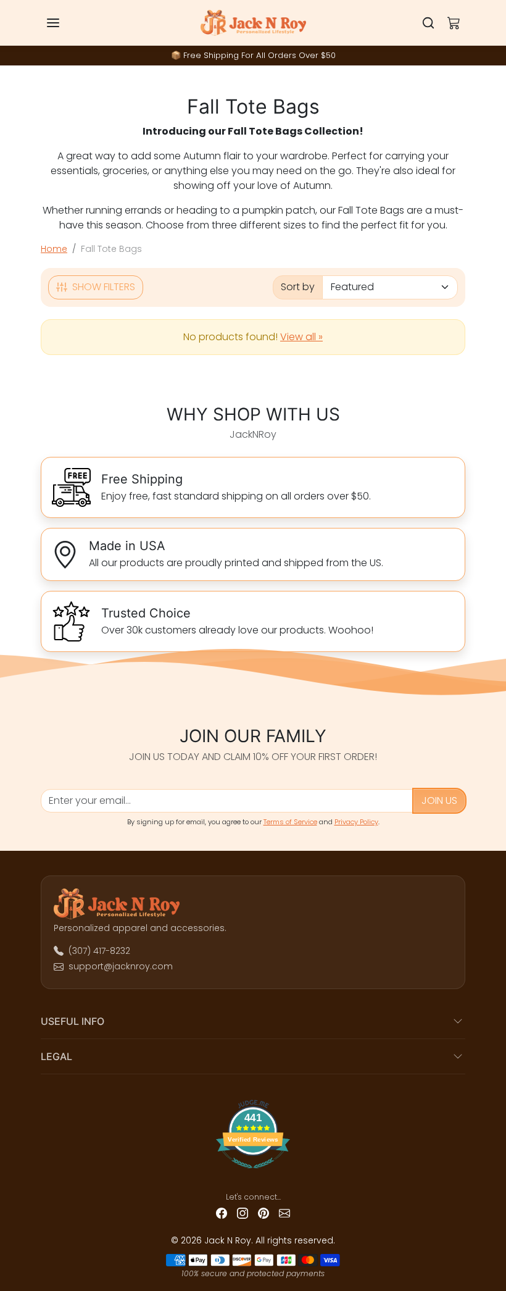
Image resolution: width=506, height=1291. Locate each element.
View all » (301, 337)
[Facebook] (221, 1212)
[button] (65, 23)
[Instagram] (242, 1212)
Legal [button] (56, 1056)
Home (54, 249)
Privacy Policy (356, 822)
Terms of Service (290, 822)
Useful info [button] (72, 1021)
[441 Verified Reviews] (253, 1173)
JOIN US (439, 800)
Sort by (298, 287)
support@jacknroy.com (120, 966)
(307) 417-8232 (99, 951)
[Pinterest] (263, 1212)
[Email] (284, 1212)
